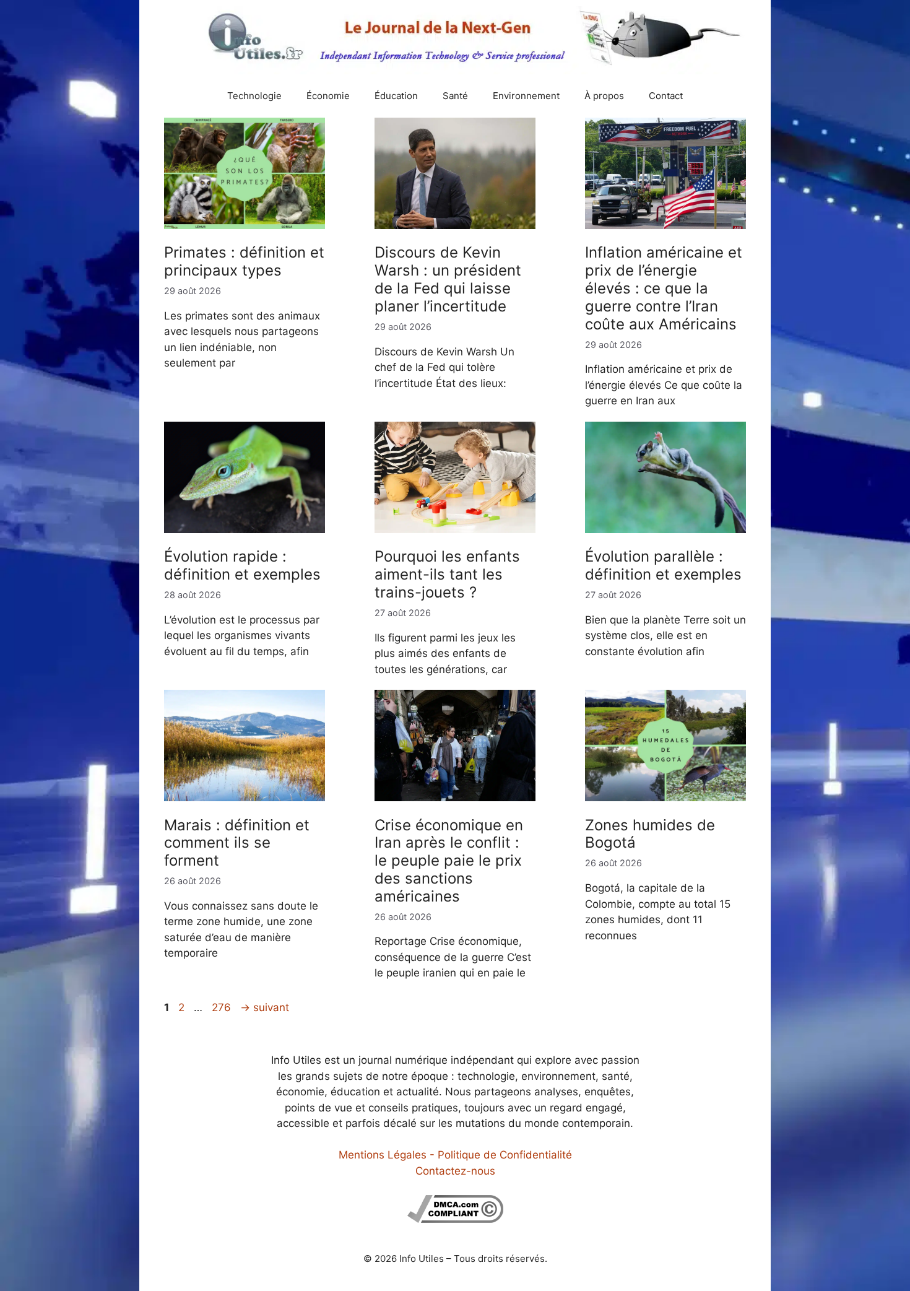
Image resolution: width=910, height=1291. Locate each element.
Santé (455, 96)
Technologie (254, 96)
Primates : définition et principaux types (244, 261)
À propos (604, 96)
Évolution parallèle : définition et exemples (663, 565)
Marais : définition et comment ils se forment (237, 843)
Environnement (526, 96)
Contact (666, 96)
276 (222, 1007)
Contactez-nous (455, 1171)
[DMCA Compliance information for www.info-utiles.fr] (455, 1219)
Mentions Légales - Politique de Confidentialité (455, 1155)
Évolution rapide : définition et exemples (242, 565)
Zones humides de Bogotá (650, 834)
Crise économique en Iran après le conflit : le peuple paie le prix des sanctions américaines (449, 860)
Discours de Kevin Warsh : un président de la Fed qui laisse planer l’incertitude (448, 279)
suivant (264, 1007)
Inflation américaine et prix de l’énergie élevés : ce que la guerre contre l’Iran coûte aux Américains (663, 288)
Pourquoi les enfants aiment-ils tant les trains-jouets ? (447, 574)
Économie (328, 96)
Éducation (396, 96)
